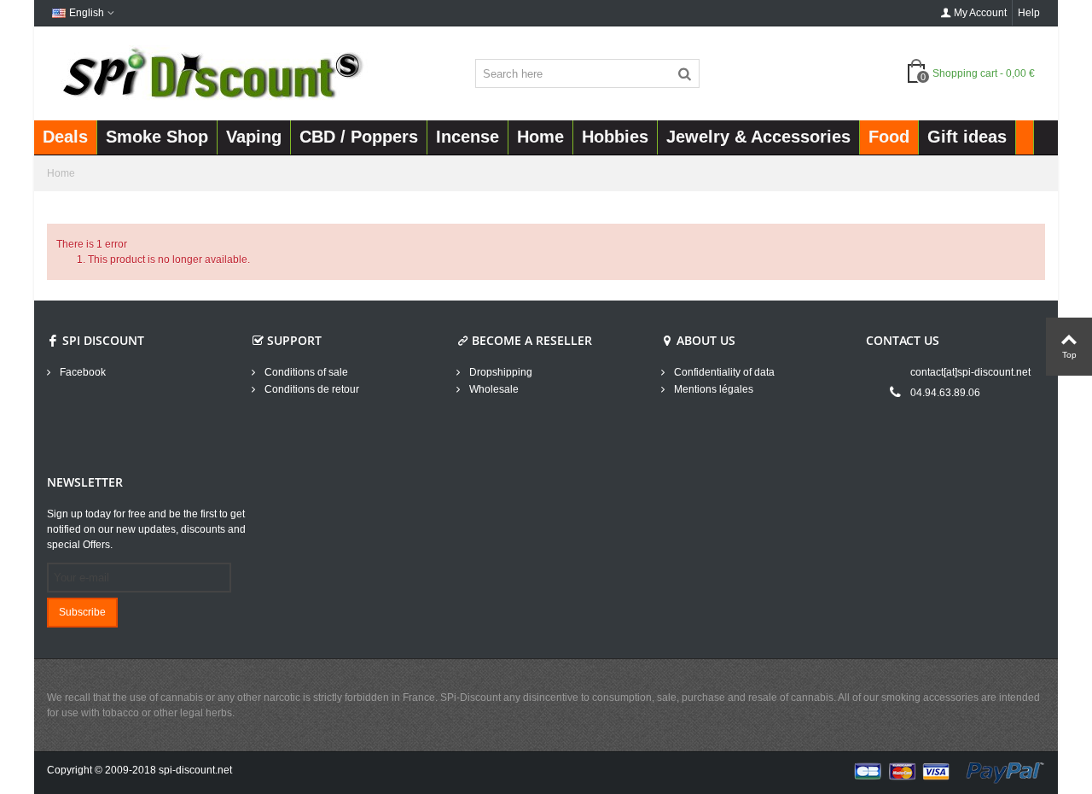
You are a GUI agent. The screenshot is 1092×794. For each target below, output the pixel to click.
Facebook (81, 372)
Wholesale (493, 389)
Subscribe (82, 612)
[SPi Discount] (211, 73)
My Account (980, 13)
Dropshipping (499, 372)
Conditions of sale (305, 372)
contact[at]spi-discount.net (970, 372)
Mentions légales (712, 389)
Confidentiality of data (723, 372)
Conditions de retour (310, 389)
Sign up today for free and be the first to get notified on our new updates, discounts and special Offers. (146, 529)
